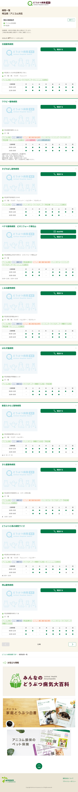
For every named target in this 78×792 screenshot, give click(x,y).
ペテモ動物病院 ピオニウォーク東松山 (19, 226)
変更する (71, 20)
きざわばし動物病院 (10, 168)
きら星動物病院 (8, 464)
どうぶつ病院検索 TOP (9, 654)
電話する (60, 49)
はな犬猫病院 (7, 348)
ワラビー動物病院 (9, 101)
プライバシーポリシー (69, 781)
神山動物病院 (7, 585)
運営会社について (68, 778)
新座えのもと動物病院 (11, 405)
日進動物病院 (7, 44)
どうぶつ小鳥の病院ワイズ (13, 526)
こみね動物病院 (8, 288)
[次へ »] (72, 644)
